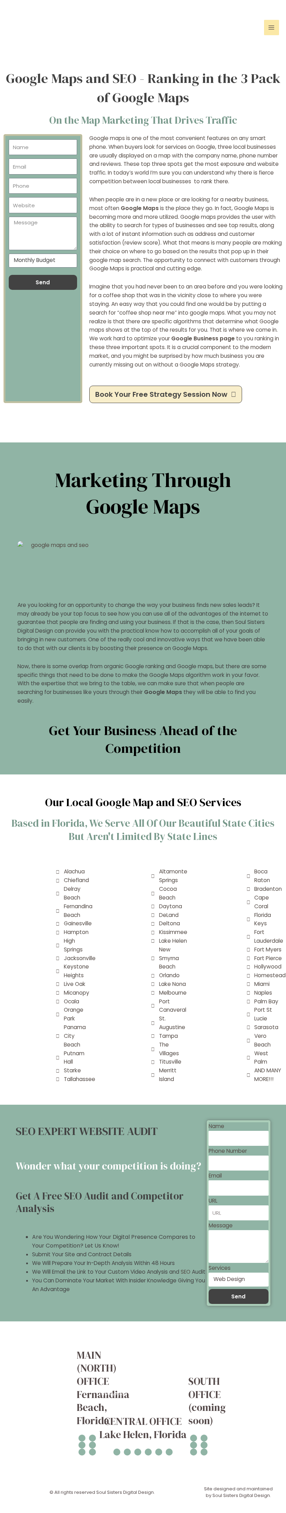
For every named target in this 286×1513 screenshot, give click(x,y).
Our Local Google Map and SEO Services (143, 802)
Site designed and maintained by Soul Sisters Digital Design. (238, 1492)
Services (220, 1268)
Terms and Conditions (255, 1354)
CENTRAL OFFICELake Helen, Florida (143, 1428)
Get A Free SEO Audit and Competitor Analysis (99, 1202)
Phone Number (228, 1151)
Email (215, 1175)
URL (213, 1200)
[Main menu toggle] (271, 27)
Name (216, 1126)
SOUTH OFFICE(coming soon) (207, 1401)
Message (221, 1225)
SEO (185, 1271)
